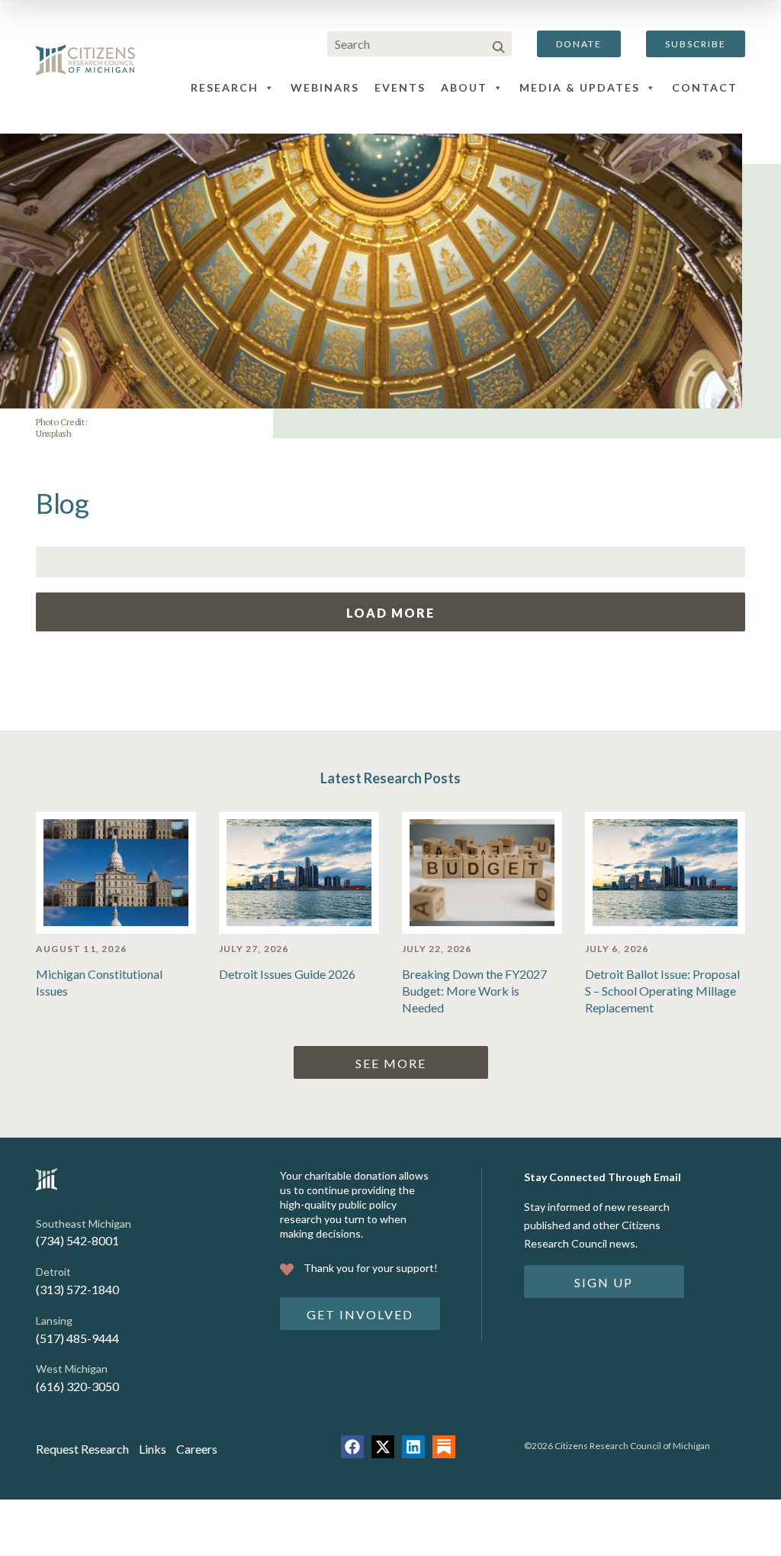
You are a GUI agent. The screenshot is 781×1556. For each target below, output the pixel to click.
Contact (705, 87)
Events (400, 87)
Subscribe (695, 44)
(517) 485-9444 (77, 1338)
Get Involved (360, 1314)
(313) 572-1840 (77, 1289)
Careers (196, 1448)
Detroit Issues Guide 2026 (287, 974)
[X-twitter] (382, 1446)
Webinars (325, 87)
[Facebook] (352, 1446)
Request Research (82, 1448)
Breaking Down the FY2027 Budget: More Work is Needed (474, 991)
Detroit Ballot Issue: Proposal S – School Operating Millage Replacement (662, 991)
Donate (579, 44)
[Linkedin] (413, 1446)
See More (390, 1063)
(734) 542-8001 (77, 1240)
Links (152, 1448)
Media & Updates (579, 87)
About (464, 87)
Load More (390, 612)
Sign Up (603, 1282)
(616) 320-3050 (77, 1386)
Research (225, 87)
